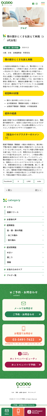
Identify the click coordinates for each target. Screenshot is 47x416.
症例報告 (10, 225)
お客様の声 (11, 219)
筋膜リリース (13, 212)
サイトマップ (32, 392)
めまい (10, 252)
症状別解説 (11, 247)
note (39, 181)
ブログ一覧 (11, 275)
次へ (37, 189)
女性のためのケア (14, 269)
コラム (10, 206)
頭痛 (9, 262)
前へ (10, 189)
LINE (29, 181)
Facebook (8, 181)
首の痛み (12, 240)
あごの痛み (13, 235)
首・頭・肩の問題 (11, 47)
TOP (12, 392)
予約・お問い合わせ (21, 392)
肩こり (10, 257)
